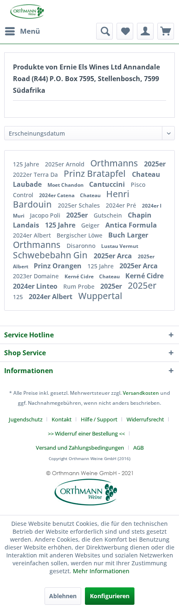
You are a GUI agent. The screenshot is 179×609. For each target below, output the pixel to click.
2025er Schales (80, 205)
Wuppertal (100, 296)
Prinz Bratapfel (96, 173)
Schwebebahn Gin (51, 255)
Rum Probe (79, 286)
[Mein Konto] (145, 31)
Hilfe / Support (99, 419)
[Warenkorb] (165, 31)
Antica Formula (131, 225)
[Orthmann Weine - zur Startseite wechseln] (24, 11)
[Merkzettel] (125, 31)
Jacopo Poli (46, 215)
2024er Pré (122, 205)
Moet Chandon (66, 184)
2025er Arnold (65, 164)
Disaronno (82, 246)
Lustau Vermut (119, 246)
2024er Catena (57, 195)
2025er (155, 163)
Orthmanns (115, 163)
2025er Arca (114, 255)
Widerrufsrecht (145, 419)
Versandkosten (141, 392)
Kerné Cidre (80, 276)
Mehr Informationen (101, 571)
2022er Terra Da (36, 174)
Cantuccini (108, 184)
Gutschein (109, 215)
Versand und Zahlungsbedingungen (80, 447)
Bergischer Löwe (80, 235)
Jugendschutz (25, 419)
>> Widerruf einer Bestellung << (86, 433)
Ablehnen (63, 596)
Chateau (91, 195)
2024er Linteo (36, 286)
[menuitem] (22, 31)
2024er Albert (32, 235)
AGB (138, 447)
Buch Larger (128, 235)
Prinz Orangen (58, 265)
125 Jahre (27, 164)
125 (19, 297)
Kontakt (62, 419)
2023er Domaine (36, 276)
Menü (30, 31)
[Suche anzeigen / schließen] (104, 31)
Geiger (91, 225)
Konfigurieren (109, 596)
